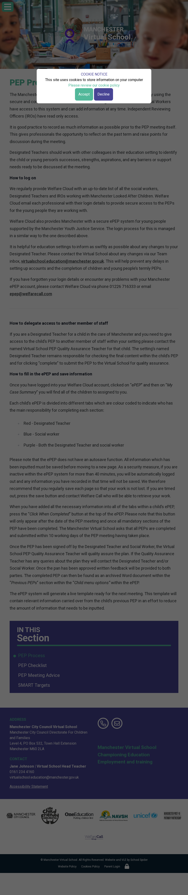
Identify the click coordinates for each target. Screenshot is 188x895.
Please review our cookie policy (94, 85)
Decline (103, 94)
